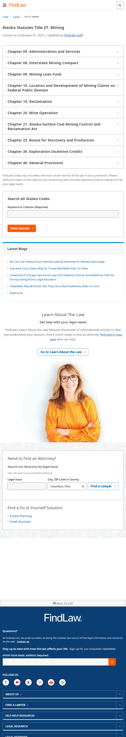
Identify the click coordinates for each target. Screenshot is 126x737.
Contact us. (23, 641)
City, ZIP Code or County (63, 479)
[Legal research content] (119, 726)
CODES (5, 16)
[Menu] (4, 5)
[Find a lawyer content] (119, 705)
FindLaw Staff (73, 35)
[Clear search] (82, 486)
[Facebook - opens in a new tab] (6, 682)
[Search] (120, 5)
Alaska (16, 16)
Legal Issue (15, 479)
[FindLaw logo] (19, 5)
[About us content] (119, 694)
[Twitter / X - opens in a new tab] (28, 682)
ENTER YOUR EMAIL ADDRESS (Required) (25, 655)
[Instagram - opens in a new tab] (40, 682)
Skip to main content (63, 4)
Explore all (16, 293)
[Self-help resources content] (119, 715)
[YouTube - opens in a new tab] (17, 682)
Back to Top (64, 603)
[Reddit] (51, 682)
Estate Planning (21, 516)
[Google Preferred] (62, 682)
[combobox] (27, 486)
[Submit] (112, 662)
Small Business (20, 522)
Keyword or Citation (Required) (28, 207)
